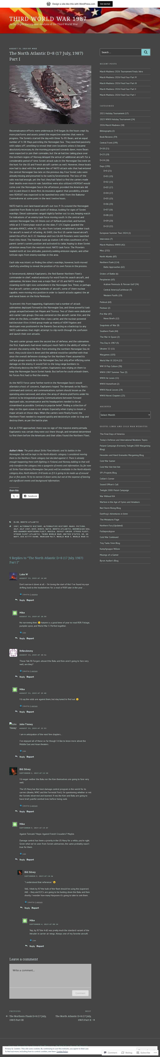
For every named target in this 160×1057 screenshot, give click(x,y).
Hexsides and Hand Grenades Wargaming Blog (122, 455)
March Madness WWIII (110, 244)
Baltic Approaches (112, 267)
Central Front (106, 142)
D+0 (105, 170)
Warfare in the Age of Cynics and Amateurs (120, 502)
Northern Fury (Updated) (111, 525)
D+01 (106, 176)
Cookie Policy (62, 1051)
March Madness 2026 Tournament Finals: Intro (121, 71)
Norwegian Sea (81, 529)
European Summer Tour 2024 (114, 233)
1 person (34, 671)
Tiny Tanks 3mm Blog (110, 543)
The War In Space (108, 337)
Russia (51, 531)
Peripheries (105, 279)
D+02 (106, 181)
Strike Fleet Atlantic (27, 534)
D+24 (102, 160)
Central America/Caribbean (116, 289)
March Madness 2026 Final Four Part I (117, 94)
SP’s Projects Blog (108, 472)
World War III (81, 537)
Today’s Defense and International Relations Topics (124, 440)
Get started (105, 4)
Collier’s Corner (107, 478)
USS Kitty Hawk (29, 537)
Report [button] (30, 600)
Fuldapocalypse (107, 531)
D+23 (102, 154)
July (16, 529)
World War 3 (64, 537)
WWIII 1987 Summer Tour (112, 372)
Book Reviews (106, 136)
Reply (22, 600)
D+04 (106, 193)
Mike (34, 49)
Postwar (103, 308)
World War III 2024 (109, 360)
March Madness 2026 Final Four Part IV (118, 77)
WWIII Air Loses (107, 378)
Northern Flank (107, 262)
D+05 (106, 198)
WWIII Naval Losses (109, 389)
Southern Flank (107, 331)
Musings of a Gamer (109, 554)
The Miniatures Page (109, 519)
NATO (48, 529)
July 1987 (25, 529)
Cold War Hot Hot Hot (110, 466)
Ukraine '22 (105, 348)
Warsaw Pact (47, 537)
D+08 (16, 522)
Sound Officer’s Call (109, 484)
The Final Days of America (112, 434)
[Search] (145, 52)
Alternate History (31, 526)
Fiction (80, 526)
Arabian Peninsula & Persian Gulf (119, 284)
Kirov (41, 529)
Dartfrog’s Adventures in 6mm (114, 513)
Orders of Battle (107, 273)
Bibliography (106, 130)
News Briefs (109, 318)
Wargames (105, 354)
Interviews (105, 239)
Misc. (102, 250)
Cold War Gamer (107, 461)
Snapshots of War (108, 325)
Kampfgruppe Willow (110, 548)
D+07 (106, 209)
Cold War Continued (109, 537)
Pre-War (104, 313)
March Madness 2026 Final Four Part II (118, 89)
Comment (80, 993)
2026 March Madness (110, 125)
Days (102, 166)
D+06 (106, 204)
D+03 (106, 187)
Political (103, 302)
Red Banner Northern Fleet (30, 531)
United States (71, 534)
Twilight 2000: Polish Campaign (114, 490)
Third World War (52, 534)
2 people (34, 594)
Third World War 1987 (48, 19)
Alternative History (56, 526)
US (83, 534)
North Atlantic (30, 522)
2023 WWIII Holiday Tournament (115, 119)
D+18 (102, 148)
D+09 (106, 220)
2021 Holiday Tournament (112, 113)
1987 (16, 526)
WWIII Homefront (108, 383)
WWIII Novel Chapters (110, 395)
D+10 (106, 226)
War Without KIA (107, 496)
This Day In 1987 (108, 342)
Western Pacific (111, 295)
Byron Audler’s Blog (109, 560)
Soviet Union (64, 531)
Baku (72, 526)
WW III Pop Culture (109, 366)
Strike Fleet (81, 531)
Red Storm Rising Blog (110, 508)
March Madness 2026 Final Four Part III (118, 83)
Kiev (34, 529)
